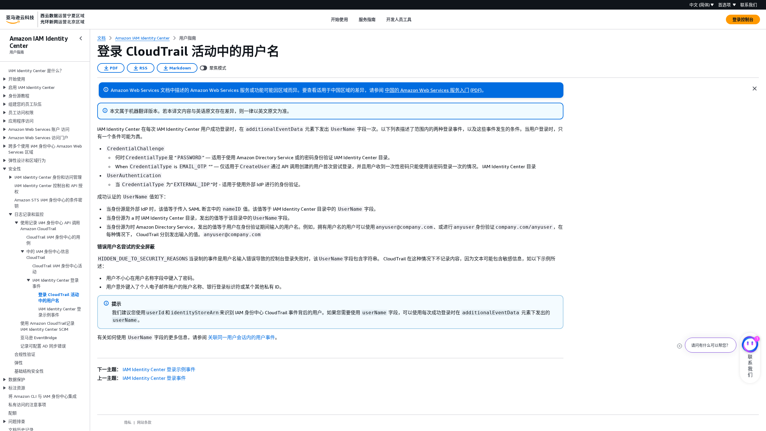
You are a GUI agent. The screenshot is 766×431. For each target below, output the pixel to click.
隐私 (127, 422)
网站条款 (144, 422)
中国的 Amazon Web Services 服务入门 (427, 90)
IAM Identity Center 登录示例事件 (159, 369)
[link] (187, 38)
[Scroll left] (326, 19)
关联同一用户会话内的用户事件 (241, 337)
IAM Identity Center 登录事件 (154, 378)
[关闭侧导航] (81, 38)
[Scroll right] (416, 19)
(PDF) (476, 90)
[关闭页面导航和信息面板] (754, 88)
